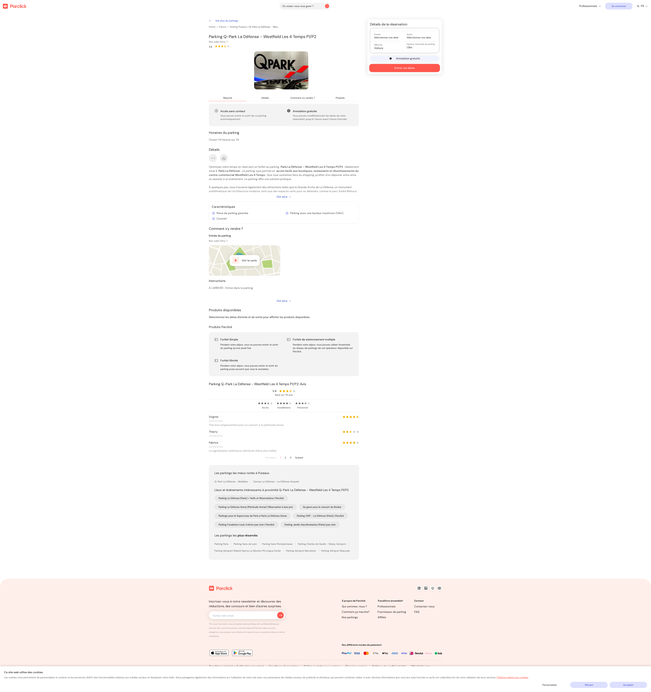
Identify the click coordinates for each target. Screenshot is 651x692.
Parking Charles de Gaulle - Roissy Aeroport (322, 543)
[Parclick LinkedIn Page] (426, 588)
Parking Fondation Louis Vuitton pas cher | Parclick (246, 524)
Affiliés (382, 617)
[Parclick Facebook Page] (432, 588)
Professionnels (387, 606)
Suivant (299, 457)
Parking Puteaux (238, 26)
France (222, 26)
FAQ (416, 612)
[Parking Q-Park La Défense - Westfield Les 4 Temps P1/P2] (281, 70)
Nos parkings (350, 617)
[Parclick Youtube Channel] (439, 588)
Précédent (270, 457)
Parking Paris (221, 543)
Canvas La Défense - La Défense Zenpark (276, 481)
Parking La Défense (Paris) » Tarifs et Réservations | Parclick (251, 498)
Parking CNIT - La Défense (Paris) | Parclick (320, 515)
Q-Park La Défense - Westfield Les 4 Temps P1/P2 (264, 26)
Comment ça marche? (355, 612)
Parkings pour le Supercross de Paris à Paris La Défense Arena (253, 515)
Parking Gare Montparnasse (277, 543)
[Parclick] (15, 6)
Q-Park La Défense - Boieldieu (231, 481)
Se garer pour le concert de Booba (322, 506)
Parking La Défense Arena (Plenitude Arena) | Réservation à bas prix (256, 506)
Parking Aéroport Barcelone (301, 550)
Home (212, 26)
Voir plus (282, 196)
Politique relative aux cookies (512, 677)
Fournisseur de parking (392, 612)
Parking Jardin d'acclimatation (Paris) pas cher (310, 524)
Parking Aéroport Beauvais (335, 550)
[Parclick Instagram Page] (419, 588)
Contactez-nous (424, 606)
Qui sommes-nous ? (354, 606)
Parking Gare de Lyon (246, 543)
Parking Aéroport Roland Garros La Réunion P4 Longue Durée (247, 550)
